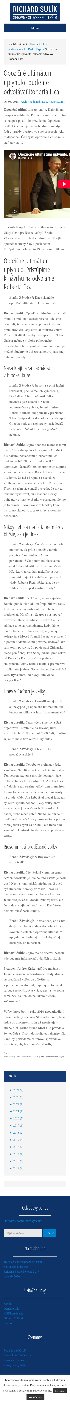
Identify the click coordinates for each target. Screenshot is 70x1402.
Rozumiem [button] (59, 1390)
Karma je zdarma (14, 1360)
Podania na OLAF (15, 1350)
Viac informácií (35, 1397)
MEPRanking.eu (14, 1313)
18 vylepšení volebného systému (23, 1262)
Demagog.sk (11, 1308)
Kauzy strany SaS (14, 1365)
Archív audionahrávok (34, 101)
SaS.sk (8, 1304)
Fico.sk (8, 1323)
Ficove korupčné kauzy (17, 1355)
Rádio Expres (57, 101)
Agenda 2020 (12, 1276)
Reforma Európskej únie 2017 (21, 1271)
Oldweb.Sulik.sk (14, 1318)
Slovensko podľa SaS (16, 1266)
